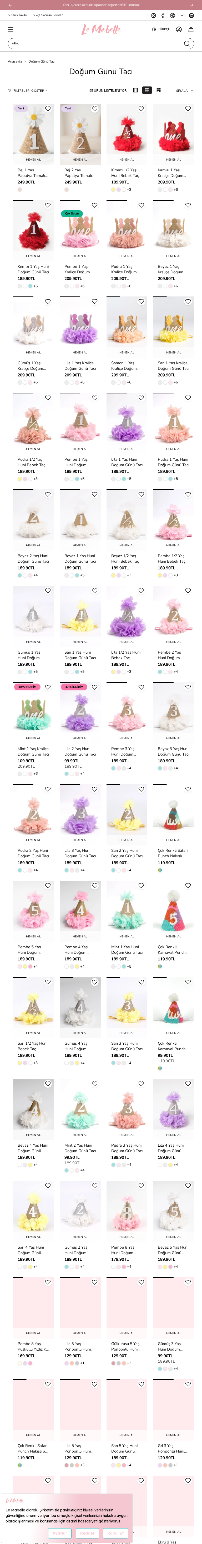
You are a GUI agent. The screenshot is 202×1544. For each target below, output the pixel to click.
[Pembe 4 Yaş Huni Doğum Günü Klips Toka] (80, 911)
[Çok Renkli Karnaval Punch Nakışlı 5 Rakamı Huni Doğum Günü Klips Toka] (173, 911)
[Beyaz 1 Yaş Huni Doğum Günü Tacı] (80, 520)
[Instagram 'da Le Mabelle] (153, 15)
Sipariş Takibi (17, 15)
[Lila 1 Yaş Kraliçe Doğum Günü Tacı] (80, 327)
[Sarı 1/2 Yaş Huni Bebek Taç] (33, 1008)
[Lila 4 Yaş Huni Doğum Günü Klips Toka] (173, 1109)
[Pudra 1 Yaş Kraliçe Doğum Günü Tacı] (127, 231)
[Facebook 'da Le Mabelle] (163, 15)
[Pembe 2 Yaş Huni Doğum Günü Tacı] (173, 616)
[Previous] (10, 5)
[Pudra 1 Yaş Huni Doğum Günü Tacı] (173, 423)
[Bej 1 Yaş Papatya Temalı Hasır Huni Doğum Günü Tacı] (33, 134)
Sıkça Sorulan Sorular (48, 15)
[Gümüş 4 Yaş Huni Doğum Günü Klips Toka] (80, 1008)
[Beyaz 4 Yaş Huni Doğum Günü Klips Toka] (33, 1109)
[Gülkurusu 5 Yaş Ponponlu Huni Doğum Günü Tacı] (127, 1308)
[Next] (191, 5)
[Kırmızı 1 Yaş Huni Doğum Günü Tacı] (33, 231)
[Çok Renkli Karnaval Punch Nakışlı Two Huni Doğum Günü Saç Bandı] (173, 1008)
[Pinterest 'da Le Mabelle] (172, 15)
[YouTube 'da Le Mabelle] (182, 15)
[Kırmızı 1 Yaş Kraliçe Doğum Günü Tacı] (173, 134)
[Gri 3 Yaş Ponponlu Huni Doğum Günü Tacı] (173, 1410)
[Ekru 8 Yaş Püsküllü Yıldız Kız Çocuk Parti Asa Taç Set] (173, 1506)
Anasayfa (15, 61)
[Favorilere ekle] (48, 109)
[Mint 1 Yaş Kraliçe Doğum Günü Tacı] (33, 713)
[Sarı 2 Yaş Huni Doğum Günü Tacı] (127, 815)
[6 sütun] (158, 90)
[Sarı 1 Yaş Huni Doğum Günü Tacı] (80, 616)
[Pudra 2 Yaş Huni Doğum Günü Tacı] (33, 815)
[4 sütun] (147, 90)
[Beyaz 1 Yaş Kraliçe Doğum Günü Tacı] (173, 231)
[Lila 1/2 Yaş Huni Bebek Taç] (127, 616)
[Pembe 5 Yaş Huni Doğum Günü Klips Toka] (33, 911)
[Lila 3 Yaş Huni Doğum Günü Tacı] (80, 815)
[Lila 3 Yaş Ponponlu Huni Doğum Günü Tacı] (80, 1308)
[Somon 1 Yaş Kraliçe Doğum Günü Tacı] (127, 327)
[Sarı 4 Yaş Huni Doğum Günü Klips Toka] (33, 1211)
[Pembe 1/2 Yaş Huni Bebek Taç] (173, 520)
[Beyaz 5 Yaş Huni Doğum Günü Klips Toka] (173, 1211)
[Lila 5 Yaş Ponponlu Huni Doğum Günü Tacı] (80, 1410)
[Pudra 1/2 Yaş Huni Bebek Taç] (33, 423)
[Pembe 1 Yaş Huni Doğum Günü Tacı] (80, 423)
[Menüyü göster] (10, 29)
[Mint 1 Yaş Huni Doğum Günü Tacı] (127, 911)
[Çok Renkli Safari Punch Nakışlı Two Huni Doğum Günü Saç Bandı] (173, 815)
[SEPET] (191, 29)
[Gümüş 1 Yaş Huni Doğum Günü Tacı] (33, 616)
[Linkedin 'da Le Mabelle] (191, 15)
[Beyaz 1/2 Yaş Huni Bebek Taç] (127, 520)
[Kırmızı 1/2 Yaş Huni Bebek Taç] (127, 134)
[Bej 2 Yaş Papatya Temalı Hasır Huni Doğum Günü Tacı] (80, 134)
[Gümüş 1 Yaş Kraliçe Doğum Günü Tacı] (33, 327)
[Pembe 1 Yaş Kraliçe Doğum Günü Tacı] (80, 231)
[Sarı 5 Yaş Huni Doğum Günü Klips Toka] (127, 1410)
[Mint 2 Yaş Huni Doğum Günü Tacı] (80, 1109)
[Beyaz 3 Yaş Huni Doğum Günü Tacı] (173, 713)
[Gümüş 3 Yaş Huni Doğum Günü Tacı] (173, 1308)
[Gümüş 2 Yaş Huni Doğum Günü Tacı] (80, 1211)
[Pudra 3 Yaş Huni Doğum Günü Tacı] (127, 1109)
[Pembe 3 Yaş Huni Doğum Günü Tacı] (127, 713)
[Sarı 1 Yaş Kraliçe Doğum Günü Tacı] (173, 327)
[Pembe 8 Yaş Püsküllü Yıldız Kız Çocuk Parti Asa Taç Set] (33, 1308)
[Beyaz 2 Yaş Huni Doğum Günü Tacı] (33, 520)
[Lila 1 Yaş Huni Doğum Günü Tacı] (127, 423)
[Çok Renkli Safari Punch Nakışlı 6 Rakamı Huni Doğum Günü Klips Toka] (33, 1410)
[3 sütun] (135, 90)
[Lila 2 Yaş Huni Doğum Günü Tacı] (80, 713)
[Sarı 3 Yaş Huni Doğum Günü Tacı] (127, 1008)
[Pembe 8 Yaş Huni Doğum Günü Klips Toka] (127, 1211)
